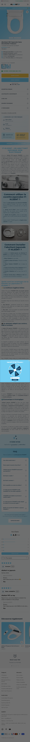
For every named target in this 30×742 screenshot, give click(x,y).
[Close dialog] (29, 360)
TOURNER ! (15, 379)
